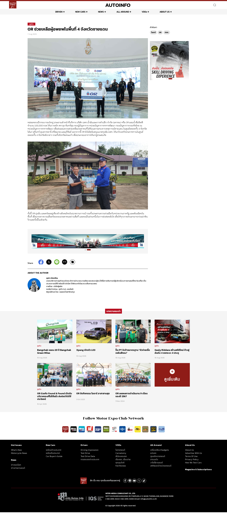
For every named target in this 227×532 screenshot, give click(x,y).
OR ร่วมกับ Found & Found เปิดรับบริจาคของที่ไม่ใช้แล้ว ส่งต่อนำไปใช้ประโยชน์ (54, 396)
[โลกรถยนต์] (122, 429)
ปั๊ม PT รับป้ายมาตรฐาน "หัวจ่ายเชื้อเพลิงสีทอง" (132, 351)
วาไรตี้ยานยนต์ (156, 462)
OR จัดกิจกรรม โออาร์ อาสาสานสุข (93, 393)
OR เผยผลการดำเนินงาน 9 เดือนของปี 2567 (131, 395)
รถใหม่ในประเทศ (53, 453)
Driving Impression (89, 449)
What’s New (16, 449)
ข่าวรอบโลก (16, 464)
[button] (87, 249)
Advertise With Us (193, 453)
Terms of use (191, 456)
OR (160, 32)
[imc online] (114, 429)
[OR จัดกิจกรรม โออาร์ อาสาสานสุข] (94, 375)
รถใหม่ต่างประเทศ (53, 449)
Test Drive (85, 453)
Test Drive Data (88, 456)
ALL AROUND (123, 11)
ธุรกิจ (31, 24)
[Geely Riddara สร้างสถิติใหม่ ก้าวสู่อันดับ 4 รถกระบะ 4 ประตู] (172, 331)
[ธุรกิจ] (172, 375)
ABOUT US (165, 11)
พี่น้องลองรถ (121, 456)
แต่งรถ (153, 453)
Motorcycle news (19, 453)
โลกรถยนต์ (120, 449)
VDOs (144, 11)
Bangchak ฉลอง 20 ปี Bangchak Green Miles (54, 351)
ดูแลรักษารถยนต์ (157, 456)
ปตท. (167, 32)
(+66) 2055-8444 (112, 499)
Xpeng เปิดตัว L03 (85, 350)
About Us (189, 449)
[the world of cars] (98, 429)
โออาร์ (153, 32)
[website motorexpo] (82, 429)
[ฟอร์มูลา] (90, 429)
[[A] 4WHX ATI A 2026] (88, 241)
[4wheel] (106, 429)
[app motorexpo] (74, 429)
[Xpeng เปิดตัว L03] (94, 331)
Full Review (120, 465)
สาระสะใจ (154, 459)
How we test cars (193, 462)
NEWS (101, 11)
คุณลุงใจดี (119, 462)
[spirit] (145, 429)
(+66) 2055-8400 (127, 499)
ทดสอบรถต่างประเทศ (90, 459)
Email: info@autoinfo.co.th (146, 499)
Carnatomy (120, 453)
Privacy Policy (192, 459)
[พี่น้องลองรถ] (130, 429)
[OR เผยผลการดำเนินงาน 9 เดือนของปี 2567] (133, 375)
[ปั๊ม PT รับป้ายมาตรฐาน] (133, 331)
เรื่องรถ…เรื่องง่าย (123, 459)
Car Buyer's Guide (54, 456)
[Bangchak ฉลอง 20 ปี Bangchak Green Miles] (54, 331)
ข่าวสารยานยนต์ (18, 467)
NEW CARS (80, 11)
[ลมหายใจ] (161, 429)
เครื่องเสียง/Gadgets (159, 449)
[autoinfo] (12, 4)
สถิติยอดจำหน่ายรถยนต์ (160, 465)
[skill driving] (154, 429)
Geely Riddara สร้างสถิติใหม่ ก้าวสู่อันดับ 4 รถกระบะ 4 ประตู (172, 351)
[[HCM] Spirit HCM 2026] (169, 60)
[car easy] (137, 429)
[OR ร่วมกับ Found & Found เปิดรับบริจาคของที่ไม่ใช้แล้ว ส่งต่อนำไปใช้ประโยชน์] (54, 375)
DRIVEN (59, 11)
